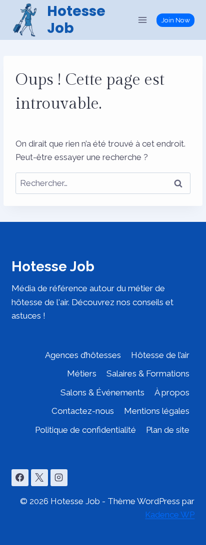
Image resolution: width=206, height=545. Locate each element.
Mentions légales (157, 411)
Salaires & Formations (148, 373)
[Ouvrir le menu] (143, 19)
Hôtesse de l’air (160, 355)
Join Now (176, 20)
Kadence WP (169, 515)
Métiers (81, 373)
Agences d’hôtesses (83, 355)
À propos (172, 392)
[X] (39, 477)
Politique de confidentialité (85, 430)
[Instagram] (59, 477)
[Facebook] (20, 477)
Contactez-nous (83, 411)
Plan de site (168, 430)
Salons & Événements (102, 392)
